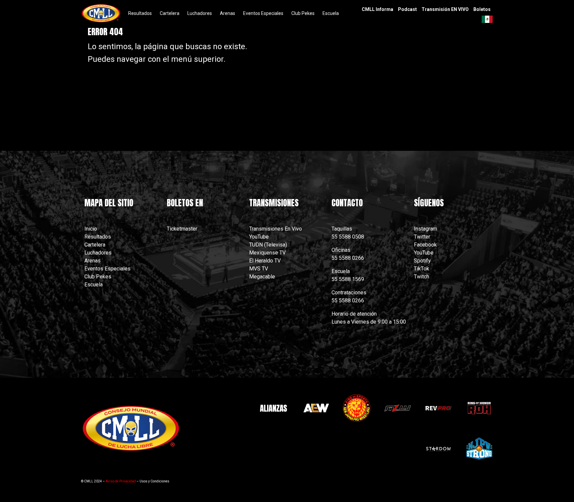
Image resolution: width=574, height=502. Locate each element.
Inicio (90, 229)
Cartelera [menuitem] (169, 13)
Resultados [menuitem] (140, 13)
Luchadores (98, 253)
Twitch (421, 276)
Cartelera (94, 245)
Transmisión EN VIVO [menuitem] (445, 9)
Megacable (262, 276)
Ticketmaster (182, 229)
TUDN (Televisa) (268, 245)
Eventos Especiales (107, 268)
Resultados (97, 237)
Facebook (425, 245)
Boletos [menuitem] (482, 9)
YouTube (259, 237)
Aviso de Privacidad (121, 481)
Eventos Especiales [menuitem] (263, 13)
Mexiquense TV (267, 253)
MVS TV (258, 268)
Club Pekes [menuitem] (303, 13)
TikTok (421, 268)
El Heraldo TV (265, 260)
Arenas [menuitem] (227, 13)
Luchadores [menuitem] (199, 13)
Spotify (422, 260)
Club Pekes (97, 276)
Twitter (422, 237)
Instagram (425, 229)
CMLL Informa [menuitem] (377, 9)
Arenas (92, 260)
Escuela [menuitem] (331, 13)
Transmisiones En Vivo (276, 229)
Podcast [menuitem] (407, 9)
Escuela (93, 284)
